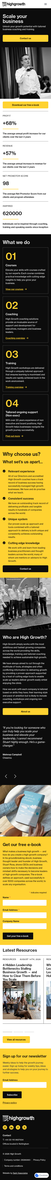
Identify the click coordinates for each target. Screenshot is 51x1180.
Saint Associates (20, 1173)
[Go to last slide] (6, 776)
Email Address (11, 910)
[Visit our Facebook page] (18, 1127)
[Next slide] (15, 776)
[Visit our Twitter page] (24, 1127)
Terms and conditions (13, 1166)
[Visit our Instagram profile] (5, 1127)
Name (7, 897)
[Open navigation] (45, 4)
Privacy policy (10, 1102)
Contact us (25, 38)
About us (25, 711)
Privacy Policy (39, 1160)
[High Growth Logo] (13, 4)
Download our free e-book (25, 105)
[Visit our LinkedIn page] (11, 1127)
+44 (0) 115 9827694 (14, 1140)
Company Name (11, 921)
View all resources (16, 1039)
